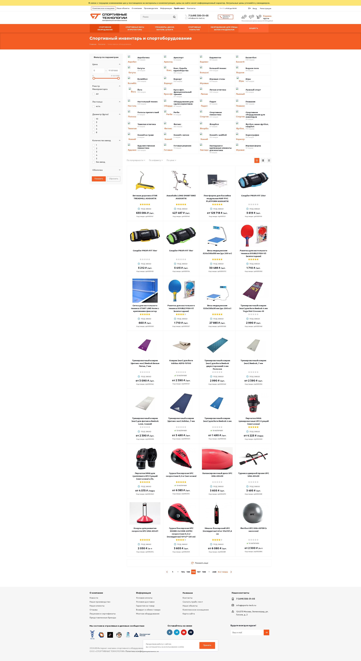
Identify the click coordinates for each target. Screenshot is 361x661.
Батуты (141, 68)
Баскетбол (251, 58)
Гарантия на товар (145, 605)
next (231, 572)
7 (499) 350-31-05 (198, 15)
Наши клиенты (97, 605)
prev (167, 572)
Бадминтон (215, 58)
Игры (248, 79)
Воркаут (178, 79)
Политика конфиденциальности (142, 651)
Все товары (223, 572)
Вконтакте (169, 632)
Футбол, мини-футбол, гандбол (257, 125)
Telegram (177, 632)
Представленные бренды (103, 617)
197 (199, 572)
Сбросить (113, 178)
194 (183, 572)
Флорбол (214, 124)
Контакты (191, 8)
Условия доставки (145, 602)
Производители (151, 8)
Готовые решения (182, 146)
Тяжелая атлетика (146, 124)
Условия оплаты (144, 598)
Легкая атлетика (218, 90)
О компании (137, 8)
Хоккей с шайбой (218, 135)
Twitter (191, 632)
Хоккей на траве (145, 135)
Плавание (250, 102)
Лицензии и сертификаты (103, 613)
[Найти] (175, 17)
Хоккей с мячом (181, 135)
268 (214, 572)
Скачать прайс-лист (193, 602)
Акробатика (143, 58)
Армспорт (179, 58)
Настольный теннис (147, 102)
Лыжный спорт (253, 90)
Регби (176, 112)
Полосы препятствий (148, 112)
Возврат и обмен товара (148, 609)
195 (188, 572)
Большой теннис (218, 68)
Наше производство (100, 602)
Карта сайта (189, 613)
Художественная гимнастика (146, 147)
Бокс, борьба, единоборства (181, 69)
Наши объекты (123, 8)
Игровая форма (253, 146)
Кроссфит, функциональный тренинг (182, 92)
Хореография (252, 135)
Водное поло (252, 68)
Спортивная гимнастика (216, 113)
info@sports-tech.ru (196, 18)
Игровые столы (217, 79)
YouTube (184, 632)
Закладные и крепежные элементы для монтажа (221, 148)
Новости (94, 598)
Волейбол (142, 79)
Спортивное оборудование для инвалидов (255, 114)
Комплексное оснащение (103, 8)
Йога (139, 90)
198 (204, 572)
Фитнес (177, 124)
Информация (166, 8)
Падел (213, 102)
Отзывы (94, 609)
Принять (207, 645)
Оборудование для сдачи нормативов (183, 103)
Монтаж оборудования (147, 613)
